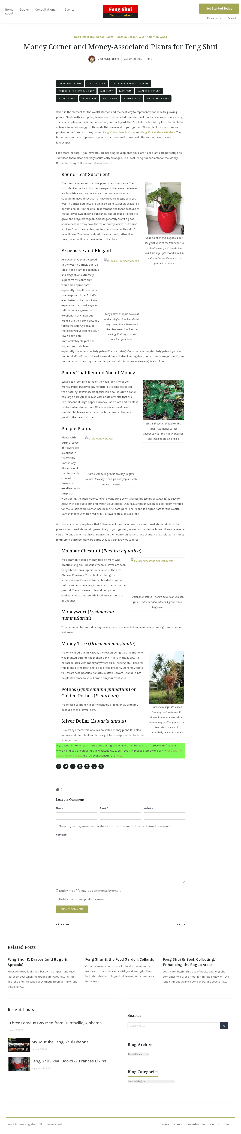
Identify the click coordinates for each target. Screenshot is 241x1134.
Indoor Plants (104, 37)
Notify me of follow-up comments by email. (90, 891)
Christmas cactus (70, 83)
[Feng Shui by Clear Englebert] (120, 11)
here (118, 755)
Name (60, 808)
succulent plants (158, 98)
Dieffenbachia (96, 83)
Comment (61, 834)
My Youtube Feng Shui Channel (61, 1041)
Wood (163, 37)
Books (24, 9)
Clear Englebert (108, 58)
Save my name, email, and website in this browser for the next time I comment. (115, 826)
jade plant (106, 91)
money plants (67, 98)
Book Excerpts (84, 37)
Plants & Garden (126, 37)
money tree (89, 98)
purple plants (132, 98)
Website (148, 808)
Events (69, 9)
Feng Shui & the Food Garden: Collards (119, 959)
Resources (212, 18)
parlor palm (110, 98)
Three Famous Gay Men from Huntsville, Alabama (55, 1022)
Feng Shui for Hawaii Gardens (130, 83)
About (9, 13)
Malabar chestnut (148, 91)
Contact (232, 18)
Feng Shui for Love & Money (76, 91)
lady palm (125, 91)
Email (104, 808)
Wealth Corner (148, 37)
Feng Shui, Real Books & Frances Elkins (69, 1061)
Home (9, 9)
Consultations (45, 9)
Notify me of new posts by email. (82, 899)
